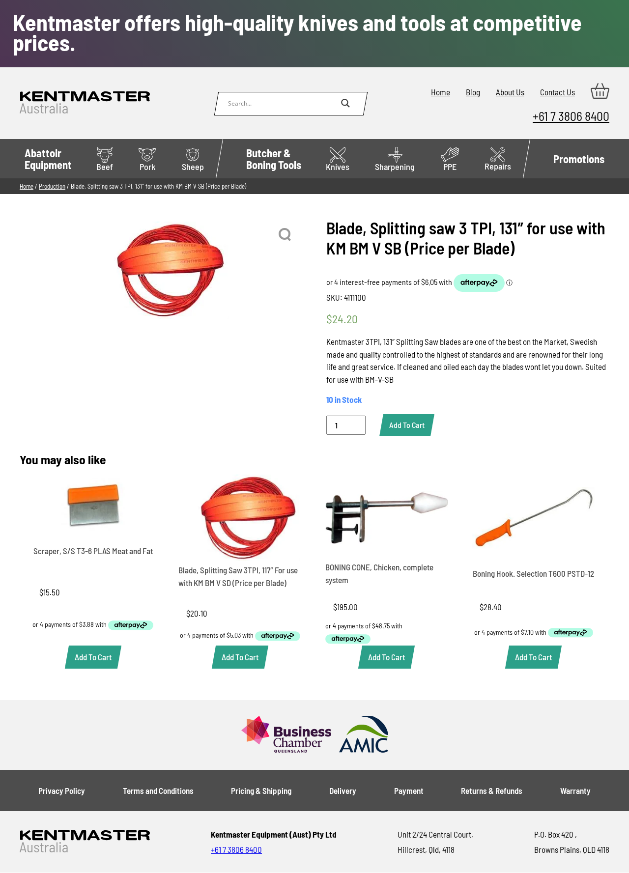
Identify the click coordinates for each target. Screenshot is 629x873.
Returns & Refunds (491, 790)
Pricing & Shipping (261, 790)
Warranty (575, 790)
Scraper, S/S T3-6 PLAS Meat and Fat (93, 551)
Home (440, 92)
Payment (409, 790)
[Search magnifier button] (345, 103)
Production (52, 186)
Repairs (498, 166)
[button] (285, 235)
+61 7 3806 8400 (571, 115)
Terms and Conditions (158, 790)
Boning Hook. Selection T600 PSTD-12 (533, 573)
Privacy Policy (61, 790)
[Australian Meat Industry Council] (363, 735)
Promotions (578, 158)
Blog (473, 92)
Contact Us (557, 92)
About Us (510, 92)
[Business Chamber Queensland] (286, 735)
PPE (450, 166)
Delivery (342, 790)
